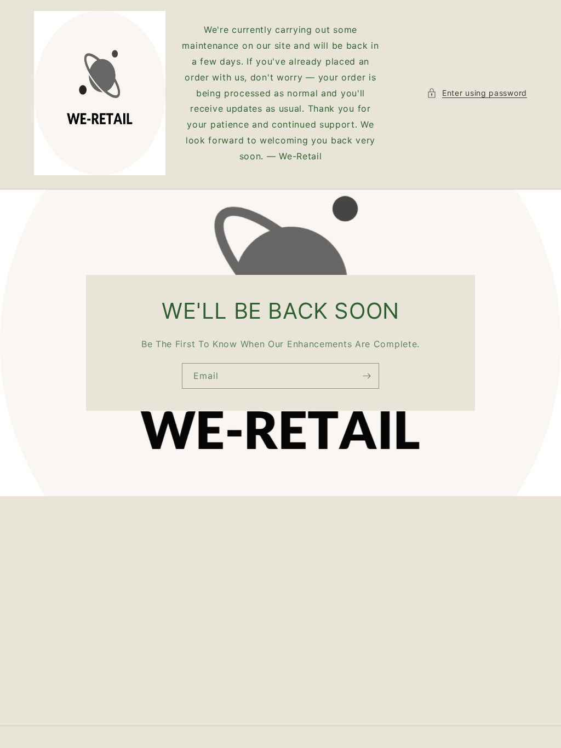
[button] (477, 93)
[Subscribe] (366, 376)
